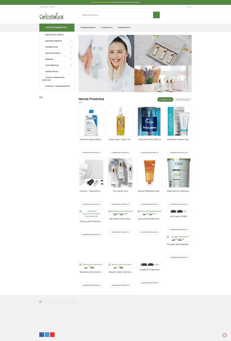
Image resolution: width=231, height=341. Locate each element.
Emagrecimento (88, 27)
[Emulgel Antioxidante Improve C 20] (179, 238)
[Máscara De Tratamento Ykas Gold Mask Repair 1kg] (179, 173)
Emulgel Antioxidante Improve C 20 (185, 244)
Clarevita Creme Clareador (181, 139)
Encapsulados (183, 99)
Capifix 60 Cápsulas (149, 269)
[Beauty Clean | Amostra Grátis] (120, 265)
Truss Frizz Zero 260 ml (149, 139)
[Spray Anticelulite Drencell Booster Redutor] (149, 212)
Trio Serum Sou (120, 191)
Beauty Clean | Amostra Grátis (124, 272)
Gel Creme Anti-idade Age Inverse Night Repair (132, 218)
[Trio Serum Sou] (120, 173)
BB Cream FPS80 (178, 216)
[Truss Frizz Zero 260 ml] (149, 121)
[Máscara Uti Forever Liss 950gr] (91, 265)
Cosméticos (106, 27)
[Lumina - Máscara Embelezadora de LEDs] (91, 173)
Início (189, 7)
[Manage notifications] (225, 335)
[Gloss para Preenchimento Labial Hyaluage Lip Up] (91, 214)
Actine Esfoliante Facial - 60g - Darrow (157, 191)
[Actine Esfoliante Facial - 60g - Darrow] (149, 173)
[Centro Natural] (51, 16)
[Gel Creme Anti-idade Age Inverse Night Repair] (120, 212)
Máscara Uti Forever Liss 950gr (95, 272)
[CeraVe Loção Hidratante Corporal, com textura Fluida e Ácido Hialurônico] (91, 121)
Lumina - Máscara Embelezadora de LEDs (101, 191)
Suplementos (124, 27)
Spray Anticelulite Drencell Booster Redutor (159, 218)
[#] (41, 97)
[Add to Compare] (179, 212)
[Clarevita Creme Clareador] (179, 121)
